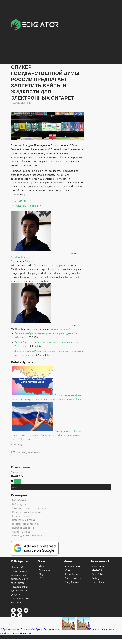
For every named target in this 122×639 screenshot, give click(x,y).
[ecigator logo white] (35, 31)
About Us (44, 566)
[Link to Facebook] (13, 610)
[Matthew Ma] (31, 250)
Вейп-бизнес (19, 500)
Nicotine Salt (98, 566)
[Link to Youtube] (13, 615)
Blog (41, 574)
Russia (22, 452)
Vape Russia (34, 452)
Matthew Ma (18, 257)
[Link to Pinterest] (19, 615)
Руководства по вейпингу (27, 535)
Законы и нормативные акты (29, 508)
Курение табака (21, 516)
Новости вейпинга (21, 103)
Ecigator (29, 261)
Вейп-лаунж (19, 504)
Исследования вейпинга (26, 512)
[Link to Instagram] (19, 610)
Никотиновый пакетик (25, 523)
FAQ (41, 578)
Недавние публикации (27, 205)
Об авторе (20, 200)
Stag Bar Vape (72, 582)
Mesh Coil (97, 570)
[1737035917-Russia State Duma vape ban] (47, 126)
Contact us (44, 570)
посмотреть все (60, 328)
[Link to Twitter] (26, 610)
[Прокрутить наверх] (1, 637)
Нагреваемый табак (23, 519)
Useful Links (98, 582)
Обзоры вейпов (21, 531)
